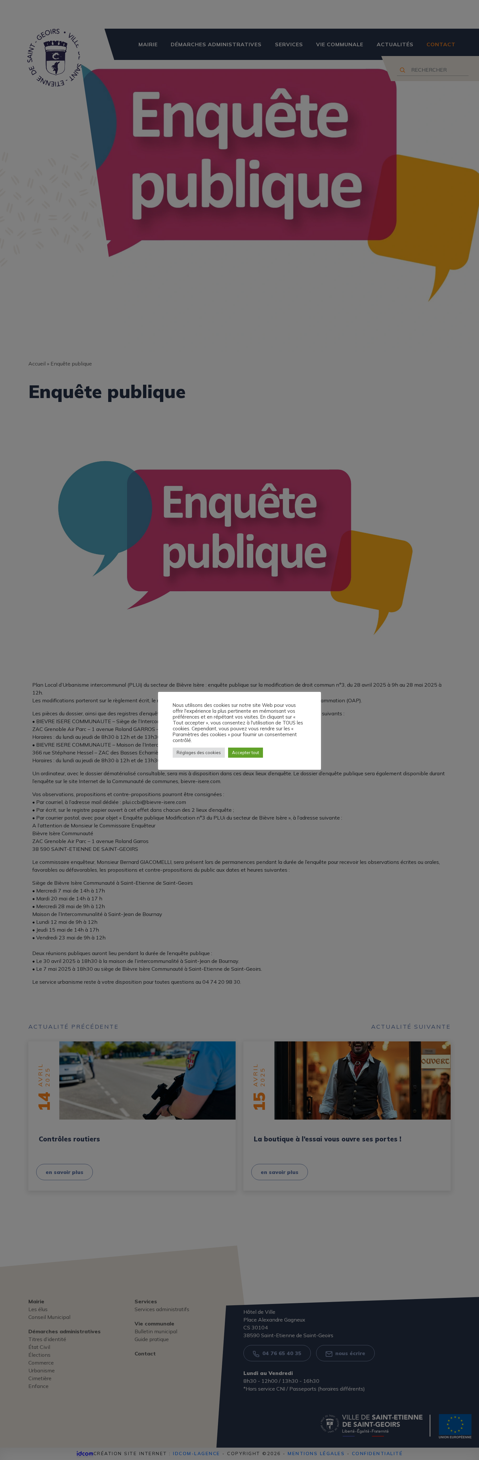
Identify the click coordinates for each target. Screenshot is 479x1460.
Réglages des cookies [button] (199, 752)
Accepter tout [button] (245, 752)
